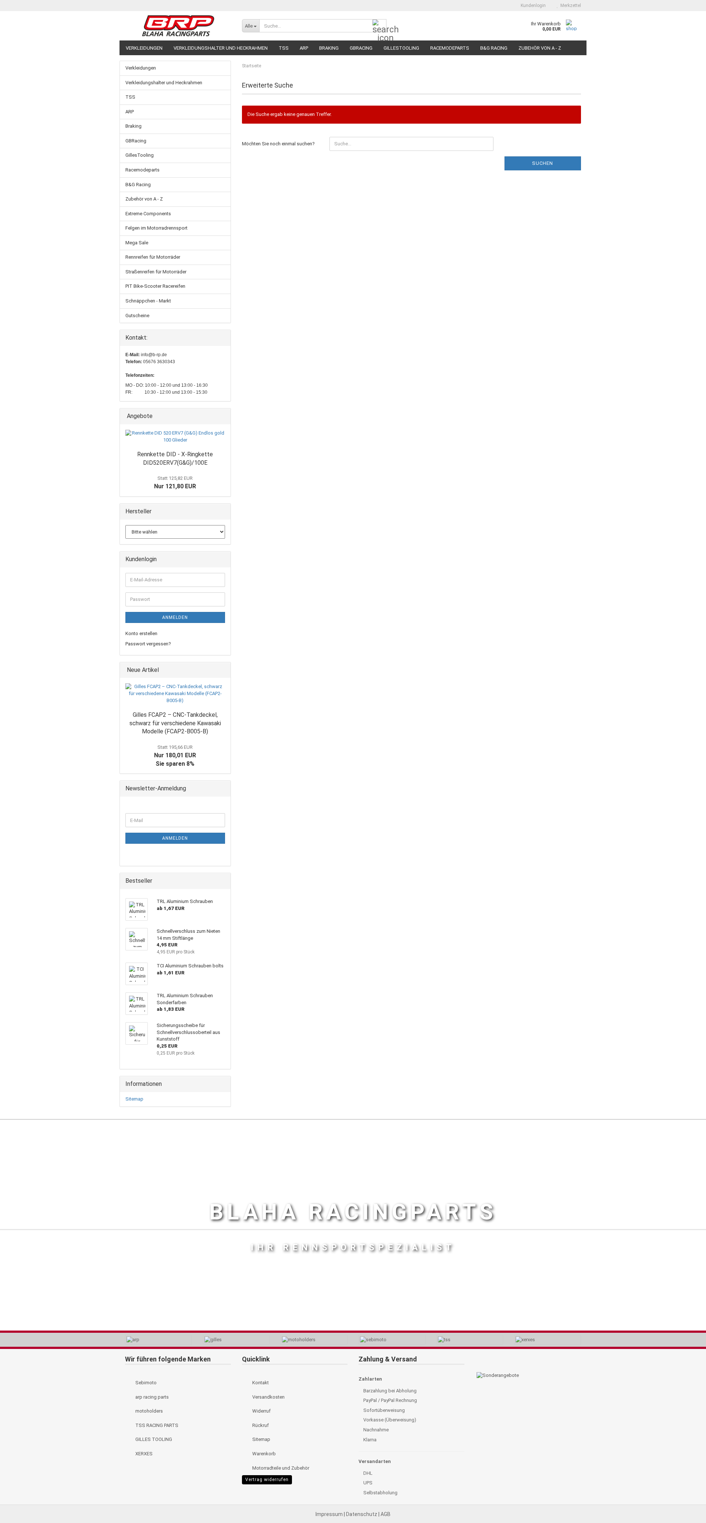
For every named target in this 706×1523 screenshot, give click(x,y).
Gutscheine (137, 315)
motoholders (148, 1411)
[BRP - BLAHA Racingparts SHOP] (178, 25)
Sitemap (134, 1099)
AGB (386, 1514)
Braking (329, 48)
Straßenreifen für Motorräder (155, 272)
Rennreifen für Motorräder (152, 257)
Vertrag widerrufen (267, 1479)
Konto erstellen (141, 633)
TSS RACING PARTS (156, 1425)
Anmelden (175, 617)
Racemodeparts (449, 48)
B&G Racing (493, 48)
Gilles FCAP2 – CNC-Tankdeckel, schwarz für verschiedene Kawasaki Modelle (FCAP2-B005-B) (175, 723)
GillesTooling (401, 48)
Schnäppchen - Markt (148, 301)
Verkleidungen (144, 48)
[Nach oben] (686, 1501)
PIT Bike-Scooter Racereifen (155, 286)
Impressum (329, 1514)
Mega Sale (136, 242)
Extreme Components (148, 213)
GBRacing (361, 48)
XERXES (143, 1453)
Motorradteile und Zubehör (280, 1468)
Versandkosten (268, 1397)
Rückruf (260, 1425)
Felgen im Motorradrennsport (156, 228)
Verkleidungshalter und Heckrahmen (221, 48)
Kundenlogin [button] (532, 5)
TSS (284, 48)
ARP (304, 48)
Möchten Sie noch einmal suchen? (278, 143)
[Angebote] (223, 416)
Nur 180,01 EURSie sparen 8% (175, 755)
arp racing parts (151, 1397)
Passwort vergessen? (148, 644)
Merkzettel (569, 5)
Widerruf (261, 1411)
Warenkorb (263, 1453)
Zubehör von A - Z (539, 48)
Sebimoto (145, 1382)
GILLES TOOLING (153, 1439)
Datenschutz (362, 1514)
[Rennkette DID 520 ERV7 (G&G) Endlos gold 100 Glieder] (175, 436)
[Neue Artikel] (223, 670)
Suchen (542, 163)
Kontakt (260, 1382)
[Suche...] (379, 26)
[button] (502, 5)
